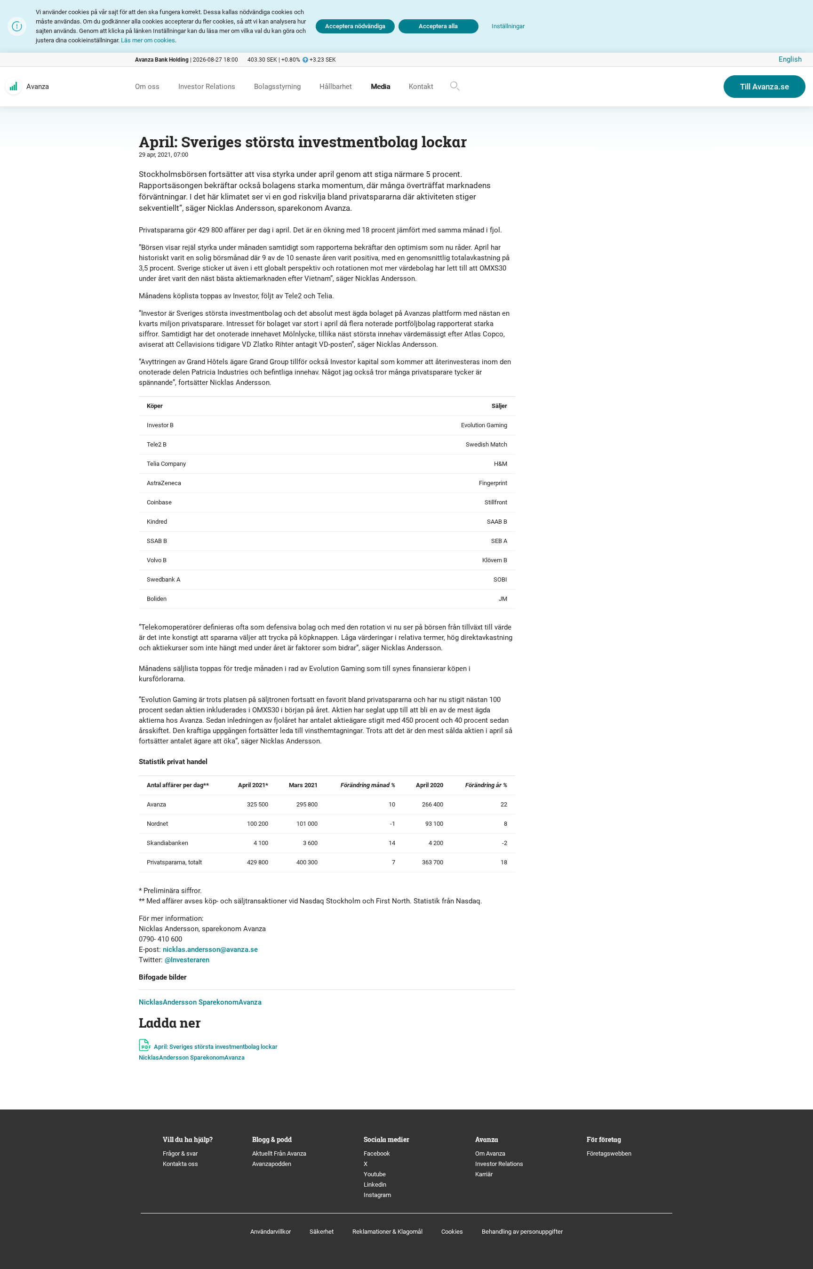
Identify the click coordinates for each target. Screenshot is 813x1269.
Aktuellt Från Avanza (279, 1153)
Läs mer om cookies (148, 40)
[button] (508, 26)
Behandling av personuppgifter (522, 1231)
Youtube (375, 1174)
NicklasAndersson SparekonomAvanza (200, 1002)
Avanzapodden (271, 1163)
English (790, 59)
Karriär (484, 1174)
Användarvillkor (270, 1231)
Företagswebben (610, 1153)
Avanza (37, 86)
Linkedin (375, 1184)
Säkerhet (322, 1231)
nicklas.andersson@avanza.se (210, 949)
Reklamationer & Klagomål (387, 1231)
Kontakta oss (180, 1163)
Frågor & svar (180, 1153)
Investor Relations (499, 1163)
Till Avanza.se (764, 86)
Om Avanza (490, 1153)
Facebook (377, 1153)
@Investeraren (187, 960)
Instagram (377, 1194)
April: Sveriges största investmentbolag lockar (216, 1046)
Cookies (452, 1231)
